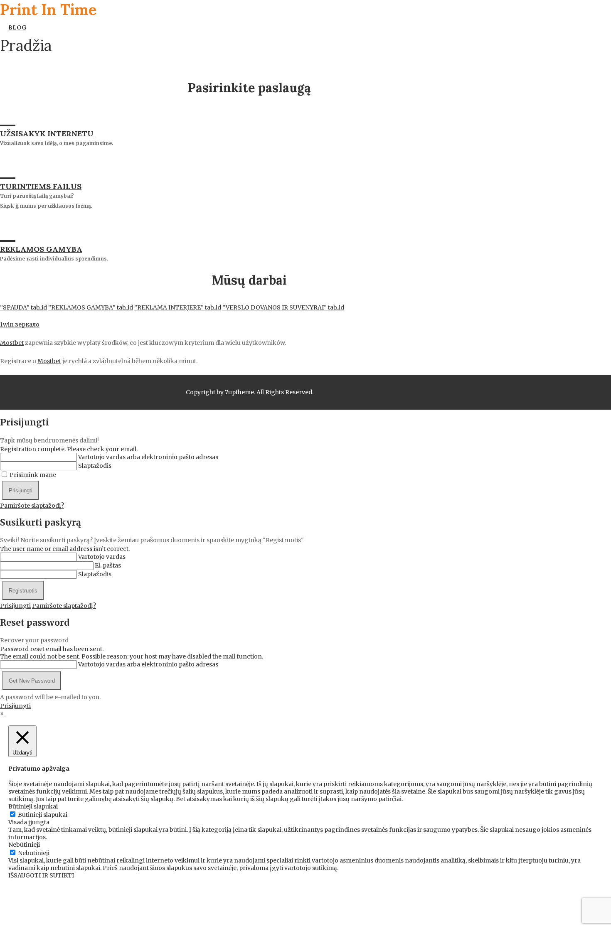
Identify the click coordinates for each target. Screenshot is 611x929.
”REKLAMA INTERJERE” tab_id (177, 307)
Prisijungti (15, 606)
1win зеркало (19, 324)
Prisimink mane (33, 475)
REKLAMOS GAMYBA (41, 249)
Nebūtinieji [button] (24, 844)
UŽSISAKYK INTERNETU (47, 133)
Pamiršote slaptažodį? (32, 505)
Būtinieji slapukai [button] (33, 806)
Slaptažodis (94, 465)
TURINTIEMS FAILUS (40, 186)
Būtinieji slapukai (42, 814)
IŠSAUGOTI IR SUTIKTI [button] (41, 875)
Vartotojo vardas (102, 556)
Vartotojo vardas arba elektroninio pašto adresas (148, 457)
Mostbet (12, 343)
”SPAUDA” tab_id (23, 307)
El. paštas (108, 565)
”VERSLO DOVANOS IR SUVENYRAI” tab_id (283, 307)
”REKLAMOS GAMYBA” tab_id (90, 307)
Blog (17, 27)
